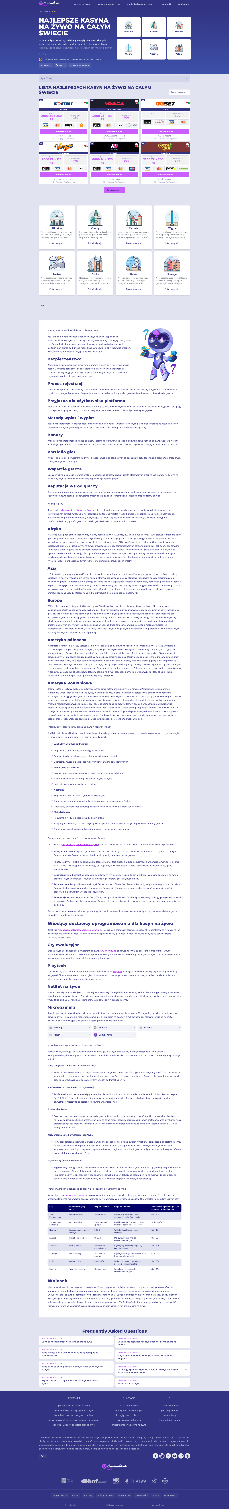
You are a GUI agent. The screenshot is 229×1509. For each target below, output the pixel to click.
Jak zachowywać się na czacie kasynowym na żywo (74, 1420)
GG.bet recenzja (165, 136)
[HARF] (94, 1481)
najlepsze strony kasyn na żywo (76, 510)
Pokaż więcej (113, 190)
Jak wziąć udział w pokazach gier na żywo (74, 1424)
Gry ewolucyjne (108, 950)
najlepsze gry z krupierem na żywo (80, 844)
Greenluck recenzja (165, 179)
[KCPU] (116, 1481)
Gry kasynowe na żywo (108, 4)
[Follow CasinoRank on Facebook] (155, 1456)
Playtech (117, 971)
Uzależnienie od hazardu (129, 1420)
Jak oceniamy (169, 1415)
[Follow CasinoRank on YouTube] (174, 1456)
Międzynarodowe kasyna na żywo (129, 1424)
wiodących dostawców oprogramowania (78, 930)
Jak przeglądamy (169, 1410)
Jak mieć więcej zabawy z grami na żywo (74, 1410)
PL (42, 1456)
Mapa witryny (158, 1505)
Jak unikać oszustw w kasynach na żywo (74, 1415)
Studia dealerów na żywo (139, 4)
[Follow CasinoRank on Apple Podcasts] (187, 1456)
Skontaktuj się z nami (169, 1420)
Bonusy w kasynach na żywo (129, 1410)
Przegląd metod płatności (129, 1415)
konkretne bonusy (75, 1195)
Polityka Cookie (72, 1505)
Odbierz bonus (63, 131)
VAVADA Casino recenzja (114, 136)
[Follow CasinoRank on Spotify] (181, 1456)
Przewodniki (165, 4)
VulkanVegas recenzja (63, 179)
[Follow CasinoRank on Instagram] (162, 1456)
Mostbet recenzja (63, 136)
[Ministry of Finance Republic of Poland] (68, 1481)
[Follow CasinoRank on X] (168, 1456)
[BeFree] (154, 1481)
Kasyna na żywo (82, 4)
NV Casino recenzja (114, 179)
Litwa (42, 305)
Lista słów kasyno (129, 1405)
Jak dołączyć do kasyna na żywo (74, 1405)
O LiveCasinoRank (170, 1405)
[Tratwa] (135, 1481)
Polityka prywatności (115, 1505)
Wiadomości (184, 4)
